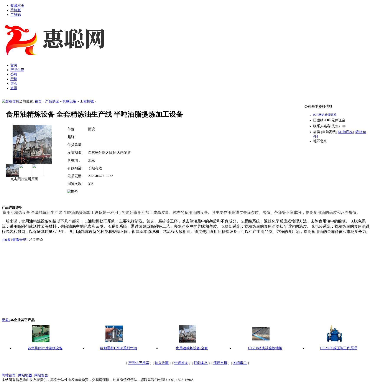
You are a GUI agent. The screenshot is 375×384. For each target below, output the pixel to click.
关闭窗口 (240, 363)
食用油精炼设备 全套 (192, 348)
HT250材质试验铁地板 (265, 348)
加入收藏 (162, 363)
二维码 (15, 14)
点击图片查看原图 (24, 179)
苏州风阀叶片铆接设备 (45, 348)
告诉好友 (181, 363)
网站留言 (41, 375)
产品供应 (52, 101)
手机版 (15, 10)
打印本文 (201, 363)
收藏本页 (17, 5)
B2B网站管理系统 (325, 115)
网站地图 (25, 375)
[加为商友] (346, 132)
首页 (38, 101)
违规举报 (220, 363)
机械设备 (69, 101)
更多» (6, 320)
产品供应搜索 (138, 363)
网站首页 (9, 375)
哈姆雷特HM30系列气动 (118, 348)
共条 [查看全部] (14, 240)
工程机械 (87, 101)
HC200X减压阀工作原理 (338, 348)
